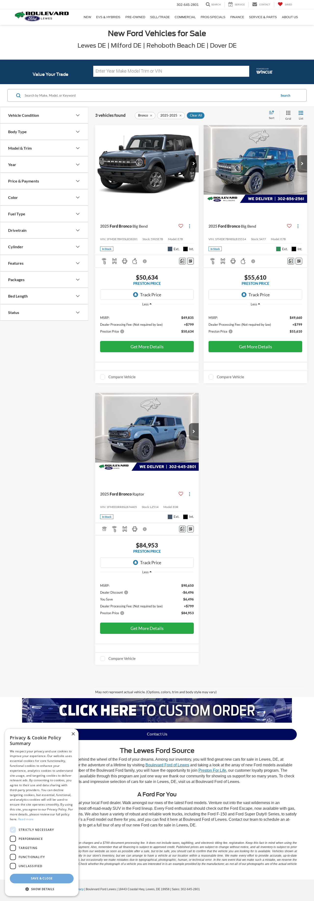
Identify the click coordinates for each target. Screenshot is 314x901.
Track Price (150, 294)
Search (285, 95)
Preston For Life (212, 770)
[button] (194, 163)
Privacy (79, 889)
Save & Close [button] (42, 878)
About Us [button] (290, 17)
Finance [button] (237, 17)
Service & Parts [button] (263, 17)
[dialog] (41, 812)
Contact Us (157, 734)
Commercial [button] (185, 17)
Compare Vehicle (122, 377)
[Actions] (189, 226)
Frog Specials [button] (213, 17)
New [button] (87, 17)
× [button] (73, 734)
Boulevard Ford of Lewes (167, 765)
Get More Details (147, 346)
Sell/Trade (160, 17)
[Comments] (182, 261)
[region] (147, 324)
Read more (26, 819)
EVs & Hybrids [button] (108, 17)
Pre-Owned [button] (135, 17)
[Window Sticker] (190, 261)
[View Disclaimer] (145, 261)
